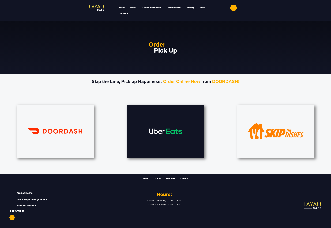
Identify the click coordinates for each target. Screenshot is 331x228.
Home (122, 7)
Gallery (190, 7)
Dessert (170, 178)
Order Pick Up (174, 7)
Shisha (184, 178)
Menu (133, 7)
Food (146, 178)
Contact (123, 13)
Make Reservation (151, 7)
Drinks (157, 178)
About (203, 7)
